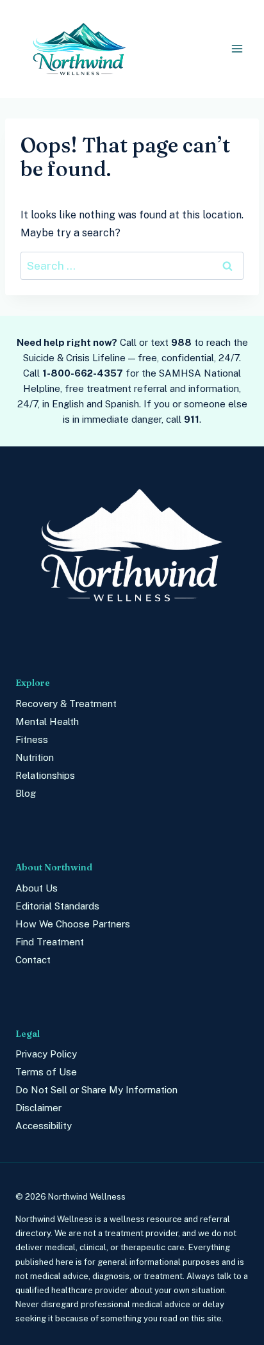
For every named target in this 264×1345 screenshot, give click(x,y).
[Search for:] (132, 266)
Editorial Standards (57, 906)
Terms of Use (46, 1071)
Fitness (31, 739)
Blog (25, 793)
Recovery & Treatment (66, 703)
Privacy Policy (46, 1053)
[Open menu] (237, 49)
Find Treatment (49, 941)
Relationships (45, 775)
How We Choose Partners (72, 923)
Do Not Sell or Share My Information (96, 1089)
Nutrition (34, 757)
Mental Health (47, 721)
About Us (36, 888)
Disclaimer (38, 1107)
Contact (33, 959)
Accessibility (43, 1125)
